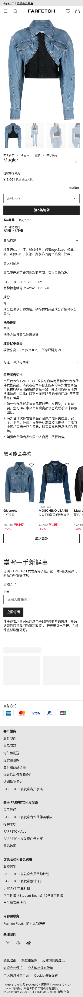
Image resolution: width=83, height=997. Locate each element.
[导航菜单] (5, 11)
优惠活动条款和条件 (17, 774)
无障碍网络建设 (53, 960)
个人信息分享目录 (16, 975)
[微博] (28, 943)
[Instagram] (8, 943)
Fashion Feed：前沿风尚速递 (24, 923)
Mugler (24, 155)
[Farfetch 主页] (41, 11)
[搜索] (15, 11)
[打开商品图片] (41, 69)
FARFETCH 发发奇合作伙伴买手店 (27, 817)
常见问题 (9, 745)
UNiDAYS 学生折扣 (16, 888)
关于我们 (9, 809)
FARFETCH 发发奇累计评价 (23, 881)
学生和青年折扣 (14, 902)
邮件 (6, 592)
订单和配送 (11, 753)
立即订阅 (13, 612)
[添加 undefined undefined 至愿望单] (31, 465)
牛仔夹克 (51, 155)
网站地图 (9, 845)
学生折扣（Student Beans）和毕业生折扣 (33, 895)
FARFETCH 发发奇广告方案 (23, 838)
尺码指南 (74, 187)
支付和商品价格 (14, 767)
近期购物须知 (13, 781)
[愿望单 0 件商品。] (68, 11)
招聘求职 (9, 824)
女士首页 (8, 155)
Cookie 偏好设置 (46, 975)
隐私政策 (35, 625)
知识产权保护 (13, 967)
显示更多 (41, 538)
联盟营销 (9, 866)
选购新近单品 (25, 3)
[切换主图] (13, 135)
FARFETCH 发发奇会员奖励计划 (26, 873)
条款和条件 (29, 960)
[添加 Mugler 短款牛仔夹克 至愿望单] (75, 161)
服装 (37, 155)
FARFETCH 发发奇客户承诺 (23, 789)
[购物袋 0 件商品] (77, 11)
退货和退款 (11, 760)
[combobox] (41, 198)
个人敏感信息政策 (40, 967)
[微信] (18, 943)
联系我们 (9, 738)
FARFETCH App (14, 831)
